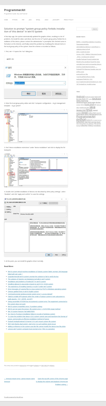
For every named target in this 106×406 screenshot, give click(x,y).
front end (89, 104)
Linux (46, 20)
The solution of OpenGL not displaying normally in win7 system (29, 279)
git (95, 105)
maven (95, 110)
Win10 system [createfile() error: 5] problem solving (25, 306)
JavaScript (56, 20)
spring (88, 121)
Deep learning (82, 100)
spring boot (95, 122)
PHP (23, 20)
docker (98, 102)
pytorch (89, 120)
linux (89, 110)
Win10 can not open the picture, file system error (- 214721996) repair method (34, 309)
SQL (77, 124)
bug (83, 99)
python (81, 119)
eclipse (78, 105)
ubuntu (84, 125)
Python (14, 20)
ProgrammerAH (14, 10)
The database (90, 123)
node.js (90, 113)
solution (36, 366)
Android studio (89, 97)
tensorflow (82, 123)
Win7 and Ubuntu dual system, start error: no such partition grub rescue (32, 324)
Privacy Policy (68, 20)
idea (77, 108)
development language (85, 102)
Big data (79, 99)
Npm (94, 113)
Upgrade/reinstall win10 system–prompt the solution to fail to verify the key (33, 277)
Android (80, 96)
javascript (81, 110)
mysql (84, 112)
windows (97, 125)
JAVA (30, 20)
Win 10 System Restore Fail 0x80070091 (21, 311)
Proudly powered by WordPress (13, 397)
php (100, 114)
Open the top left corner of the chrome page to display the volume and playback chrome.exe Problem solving (52, 381)
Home (6, 20)
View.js (91, 125)
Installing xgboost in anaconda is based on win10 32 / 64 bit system (30, 284)
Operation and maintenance (87, 114)
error (82, 105)
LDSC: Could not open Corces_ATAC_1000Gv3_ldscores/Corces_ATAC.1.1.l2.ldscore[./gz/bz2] (88, 54)
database (96, 98)
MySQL (38, 20)
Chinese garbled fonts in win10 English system (23, 291)
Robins (52, 366)
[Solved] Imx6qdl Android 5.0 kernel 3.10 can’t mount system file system (32, 321)
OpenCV (98, 113)
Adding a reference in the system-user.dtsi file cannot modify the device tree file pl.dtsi (37, 326)
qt (93, 120)
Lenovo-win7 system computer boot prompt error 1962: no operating (31, 329)
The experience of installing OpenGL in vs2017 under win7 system (30, 287)
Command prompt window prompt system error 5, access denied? (30, 294)
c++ (86, 98)
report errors (97, 120)
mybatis (78, 113)
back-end (98, 97)
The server (97, 124)
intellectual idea (84, 108)
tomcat (78, 125)
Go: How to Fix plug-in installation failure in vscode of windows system (31, 314)
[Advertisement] (36, 347)
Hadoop (98, 105)
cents (90, 99)
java (92, 107)
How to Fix (23, 366)
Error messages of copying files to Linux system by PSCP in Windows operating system (37, 289)
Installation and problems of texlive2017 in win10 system (27, 282)
